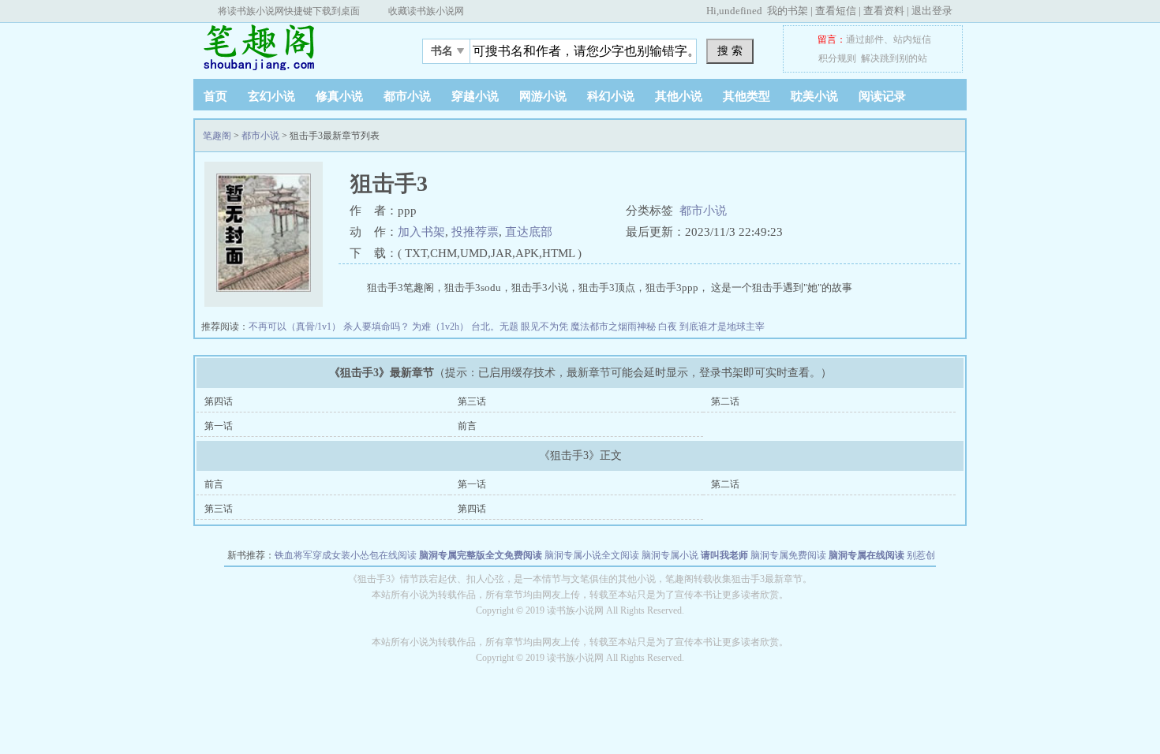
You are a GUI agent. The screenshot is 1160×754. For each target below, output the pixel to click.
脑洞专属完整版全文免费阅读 (480, 555)
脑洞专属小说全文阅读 (591, 555)
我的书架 (787, 11)
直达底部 (528, 232)
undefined (740, 11)
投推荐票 (475, 232)
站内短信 (912, 39)
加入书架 (421, 232)
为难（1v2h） (441, 326)
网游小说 (543, 96)
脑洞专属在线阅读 (866, 555)
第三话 (472, 401)
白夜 (668, 326)
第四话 (218, 401)
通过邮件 (865, 39)
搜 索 (730, 50)
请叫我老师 (724, 555)
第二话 (725, 401)
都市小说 (407, 96)
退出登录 (931, 11)
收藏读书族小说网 (426, 11)
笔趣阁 (292, 46)
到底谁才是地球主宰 (722, 326)
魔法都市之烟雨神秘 (614, 326)
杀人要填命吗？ (377, 326)
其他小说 (678, 96)
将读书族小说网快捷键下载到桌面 (289, 11)
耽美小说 (814, 96)
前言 (467, 425)
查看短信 (835, 11)
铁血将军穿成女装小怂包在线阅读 (346, 555)
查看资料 (883, 11)
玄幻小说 (271, 96)
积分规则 (837, 58)
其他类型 (746, 96)
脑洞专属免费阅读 (788, 555)
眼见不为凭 (546, 326)
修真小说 (339, 96)
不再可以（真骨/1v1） (296, 326)
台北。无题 (496, 326)
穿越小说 (475, 96)
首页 (215, 96)
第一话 (218, 425)
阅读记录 (882, 96)
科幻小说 (610, 96)
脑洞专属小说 (670, 555)
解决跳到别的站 (894, 58)
